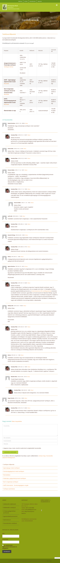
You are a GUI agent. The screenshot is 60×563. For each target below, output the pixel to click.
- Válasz (26, 123)
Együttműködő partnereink (10, 516)
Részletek (6, 83)
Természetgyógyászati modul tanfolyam (13, 471)
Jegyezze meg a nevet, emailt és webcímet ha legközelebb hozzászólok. (22, 448)
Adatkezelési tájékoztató (9, 504)
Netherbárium (7, 520)
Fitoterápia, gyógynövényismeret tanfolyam (14, 478)
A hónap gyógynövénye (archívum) (9, 512)
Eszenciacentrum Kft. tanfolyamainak (41, 291)
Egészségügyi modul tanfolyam (11, 468)
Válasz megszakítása (17, 421)
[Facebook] (41, 510)
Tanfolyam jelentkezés (9, 489)
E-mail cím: (5, 539)
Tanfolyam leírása (8, 67)
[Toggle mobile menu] (57, 5)
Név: (3, 533)
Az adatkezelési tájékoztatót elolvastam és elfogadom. (9, 547)
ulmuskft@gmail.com (30, 509)
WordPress (49, 561)
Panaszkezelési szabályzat (10, 523)
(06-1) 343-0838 (30, 507)
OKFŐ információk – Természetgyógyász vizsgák (15, 485)
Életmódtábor (6, 475)
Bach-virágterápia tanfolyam (10, 482)
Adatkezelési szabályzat (9, 507)
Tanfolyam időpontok (8, 464)
